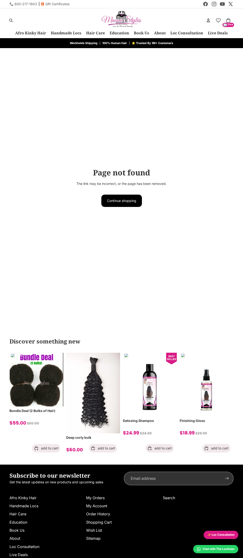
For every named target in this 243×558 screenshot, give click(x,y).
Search (169, 497)
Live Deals (18, 554)
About (14, 538)
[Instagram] (214, 4)
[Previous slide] (14, 379)
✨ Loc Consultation (220, 534)
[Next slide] (58, 379)
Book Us (16, 530)
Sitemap (93, 538)
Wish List (94, 530)
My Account (96, 505)
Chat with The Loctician (218, 549)
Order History (98, 514)
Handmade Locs (23, 505)
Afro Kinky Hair (23, 497)
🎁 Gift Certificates (55, 4)
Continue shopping (121, 201)
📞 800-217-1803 (23, 4)
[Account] (208, 20)
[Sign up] (226, 478)
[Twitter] (231, 4)
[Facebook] (205, 4)
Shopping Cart (99, 522)
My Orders (95, 497)
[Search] (11, 20)
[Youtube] (222, 4)
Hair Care (17, 514)
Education (18, 522)
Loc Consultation (24, 546)
